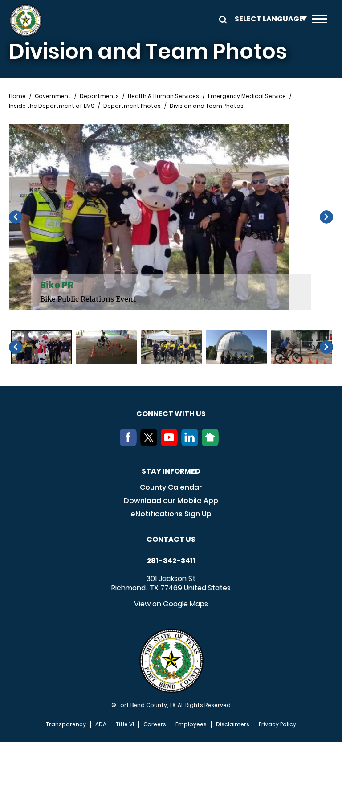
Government (53, 96)
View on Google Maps (171, 604)
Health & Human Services (163, 96)
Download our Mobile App (171, 500)
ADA (100, 724)
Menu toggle (319, 20)
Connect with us (171, 414)
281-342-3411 (171, 560)
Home (17, 96)
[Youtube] (171, 443)
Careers (154, 724)
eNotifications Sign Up (171, 514)
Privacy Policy (277, 724)
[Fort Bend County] (25, 20)
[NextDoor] (212, 443)
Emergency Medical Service (247, 96)
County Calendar (171, 487)
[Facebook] (130, 443)
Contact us (171, 539)
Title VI (125, 724)
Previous (15, 217)
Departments (99, 96)
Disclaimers (232, 724)
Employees (191, 724)
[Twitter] (150, 443)
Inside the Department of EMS (51, 106)
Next (326, 217)
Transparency (66, 724)
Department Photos (132, 106)
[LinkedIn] (191, 443)
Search (221, 18)
